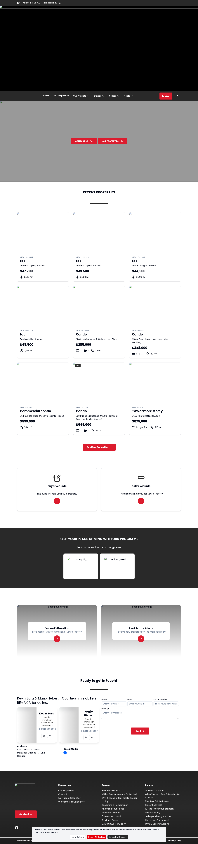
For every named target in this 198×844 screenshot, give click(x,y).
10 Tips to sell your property (159, 808)
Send (138, 731)
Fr (178, 96)
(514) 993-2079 (48, 729)
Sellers (112, 96)
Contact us (81, 141)
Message (105, 708)
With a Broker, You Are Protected (119, 794)
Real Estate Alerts (111, 790)
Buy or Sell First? (153, 805)
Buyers (97, 96)
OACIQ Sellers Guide (156, 823)
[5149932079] (38, 3)
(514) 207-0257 (90, 731)
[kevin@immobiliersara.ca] (35, 3)
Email (129, 699)
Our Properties (61, 95)
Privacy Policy (51, 832)
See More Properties (97, 447)
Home (46, 95)
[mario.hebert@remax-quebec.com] (56, 3)
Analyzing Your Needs (113, 808)
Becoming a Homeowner (115, 805)
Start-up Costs (110, 820)
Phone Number (161, 699)
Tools (127, 96)
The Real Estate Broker (157, 801)
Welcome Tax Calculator (71, 801)
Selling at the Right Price (158, 816)
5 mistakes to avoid (112, 816)
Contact (166, 96)
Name (104, 699)
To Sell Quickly (152, 812)
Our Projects (79, 96)
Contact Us (25, 814)
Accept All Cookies (117, 837)
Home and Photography (158, 820)
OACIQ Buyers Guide (113, 823)
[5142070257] (59, 3)
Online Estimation (154, 790)
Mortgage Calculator (69, 798)
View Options (78, 837)
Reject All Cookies (96, 837)
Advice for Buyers (111, 812)
